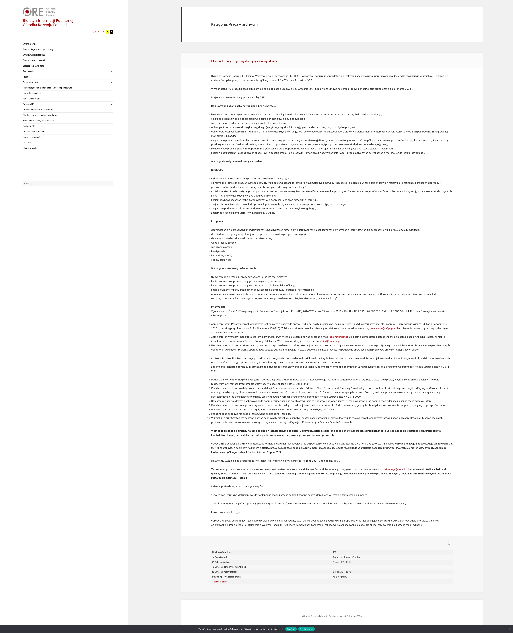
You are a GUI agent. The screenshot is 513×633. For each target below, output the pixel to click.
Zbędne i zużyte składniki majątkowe (40, 115)
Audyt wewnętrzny (31, 98)
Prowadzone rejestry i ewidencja (38, 109)
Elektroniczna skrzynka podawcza (38, 120)
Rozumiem (291, 629)
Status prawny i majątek (34, 60)
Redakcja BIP (29, 126)
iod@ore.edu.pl (331, 341)
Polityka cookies (306, 629)
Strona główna (29, 44)
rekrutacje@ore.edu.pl (396, 469)
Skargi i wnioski (30, 148)
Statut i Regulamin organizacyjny (38, 49)
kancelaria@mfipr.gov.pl (384, 328)
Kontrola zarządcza (32, 93)
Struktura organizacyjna (34, 55)
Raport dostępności (32, 137)
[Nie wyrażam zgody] (509, 629)
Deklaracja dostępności (34, 131)
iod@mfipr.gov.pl (338, 336)
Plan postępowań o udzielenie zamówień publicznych (47, 87)
